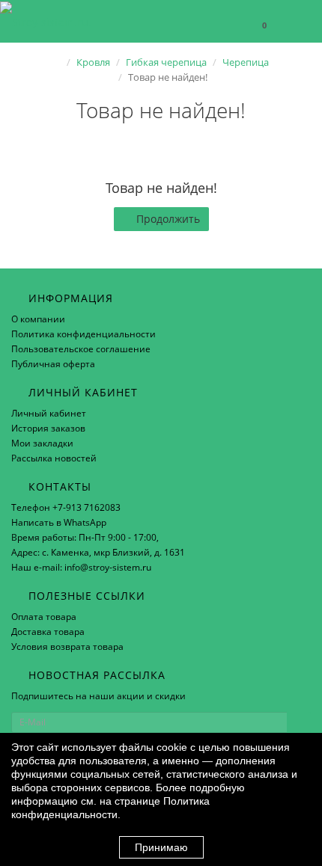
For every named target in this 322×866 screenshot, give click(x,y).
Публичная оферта (53, 363)
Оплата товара (43, 616)
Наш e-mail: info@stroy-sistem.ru (81, 567)
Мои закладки (42, 443)
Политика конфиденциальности (83, 334)
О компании (38, 319)
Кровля (93, 62)
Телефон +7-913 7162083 (66, 507)
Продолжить (168, 219)
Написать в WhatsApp (58, 522)
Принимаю (161, 847)
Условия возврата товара (67, 646)
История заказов (48, 428)
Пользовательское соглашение (81, 349)
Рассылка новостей (54, 458)
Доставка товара (48, 631)
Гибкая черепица (166, 62)
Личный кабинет (48, 413)
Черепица (245, 62)
